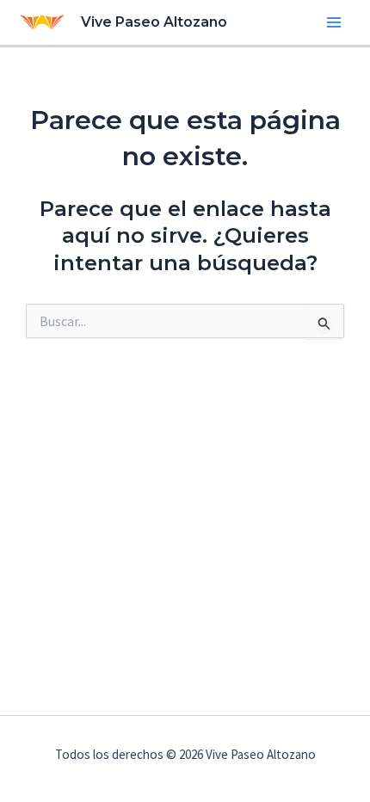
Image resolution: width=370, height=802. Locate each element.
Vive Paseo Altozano (154, 22)
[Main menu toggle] (334, 22)
